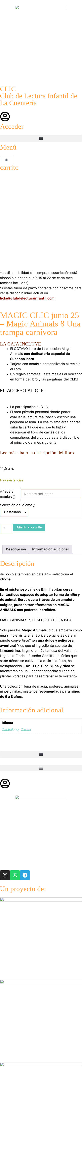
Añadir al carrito (29, 527)
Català (26, 730)
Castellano (10, 730)
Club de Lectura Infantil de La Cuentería (38, 99)
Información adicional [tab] (50, 549)
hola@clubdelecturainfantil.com (27, 298)
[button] (41, 138)
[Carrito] (6, 160)
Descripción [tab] (16, 549)
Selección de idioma (16, 505)
